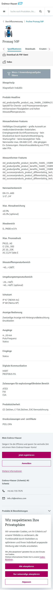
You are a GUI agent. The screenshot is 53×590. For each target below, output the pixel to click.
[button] (26, 455)
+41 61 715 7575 (15, 491)
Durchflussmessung (14, 21)
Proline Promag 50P (35, 21)
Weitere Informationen (12, 471)
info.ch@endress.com (16, 498)
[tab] (14, 49)
